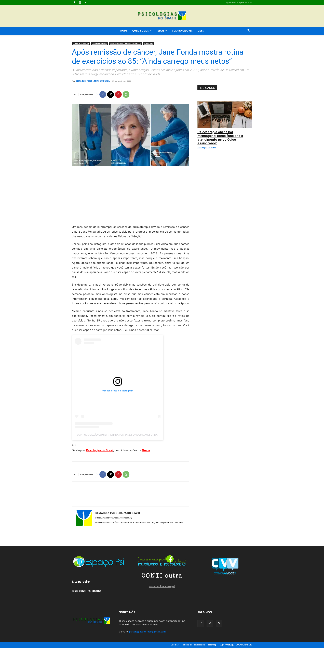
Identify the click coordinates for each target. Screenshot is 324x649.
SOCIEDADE (148, 43)
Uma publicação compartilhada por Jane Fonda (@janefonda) (117, 434)
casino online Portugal (162, 586)
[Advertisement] (130, 194)
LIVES (200, 30)
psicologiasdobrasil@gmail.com (147, 631)
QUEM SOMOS (140, 30)
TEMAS (160, 30)
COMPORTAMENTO (81, 43)
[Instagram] (80, 2)
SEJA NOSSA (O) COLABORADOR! (236, 644)
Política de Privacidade (193, 644)
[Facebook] (74, 2)
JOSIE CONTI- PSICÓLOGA (86, 590)
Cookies (175, 644)
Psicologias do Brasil (99, 450)
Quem (146, 450)
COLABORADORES (182, 30)
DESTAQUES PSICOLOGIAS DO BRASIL (125, 43)
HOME (124, 30)
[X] (85, 2)
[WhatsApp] (126, 94)
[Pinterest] (118, 94)
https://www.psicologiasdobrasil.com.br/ (113, 518)
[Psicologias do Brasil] (162, 16)
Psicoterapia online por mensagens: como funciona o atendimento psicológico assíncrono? (220, 137)
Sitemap (212, 644)
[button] (248, 31)
